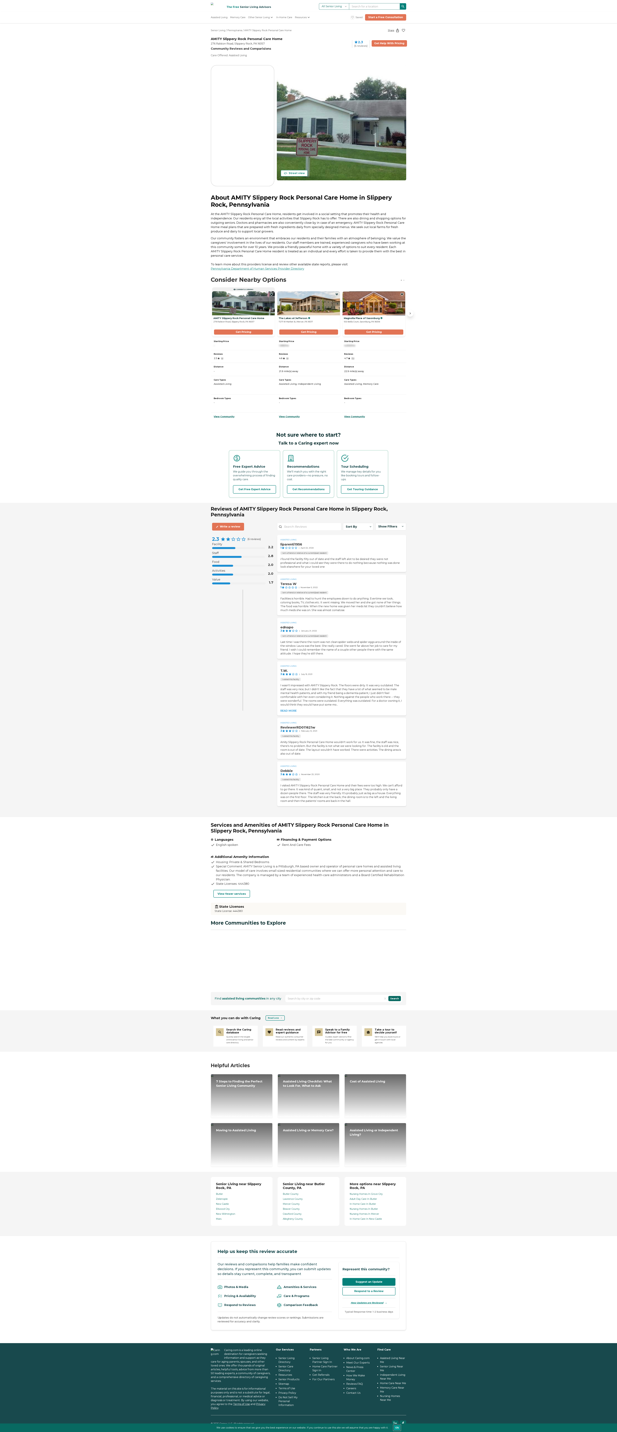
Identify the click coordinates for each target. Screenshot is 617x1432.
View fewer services (232, 893)
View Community (224, 416)
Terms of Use (241, 1404)
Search (394, 998)
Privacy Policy (287, 1392)
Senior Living (218, 30)
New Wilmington (225, 1213)
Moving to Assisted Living (236, 1130)
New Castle (222, 1203)
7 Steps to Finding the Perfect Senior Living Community (239, 1084)
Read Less (273, 1018)
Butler (219, 1194)
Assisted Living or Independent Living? (374, 1132)
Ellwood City (223, 1208)
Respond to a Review (369, 1291)
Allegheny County (293, 1218)
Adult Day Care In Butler (363, 1199)
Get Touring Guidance (362, 489)
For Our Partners (323, 1379)
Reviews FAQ (354, 1383)
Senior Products (288, 1379)
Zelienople (222, 1199)
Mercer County (291, 1203)
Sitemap (283, 1383)
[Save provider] (403, 30)
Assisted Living (288, 539)
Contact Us (353, 1392)
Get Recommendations (308, 489)
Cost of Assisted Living (367, 1081)
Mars (218, 1218)
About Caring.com (358, 1358)
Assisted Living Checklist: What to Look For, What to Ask (307, 1084)
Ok (397, 1427)
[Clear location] (385, 998)
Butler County (291, 1194)
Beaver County (291, 1208)
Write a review (230, 526)
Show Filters (387, 526)
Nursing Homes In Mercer (364, 1213)
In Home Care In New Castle (366, 1218)
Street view (297, 173)
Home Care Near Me (393, 1383)
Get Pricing (243, 331)
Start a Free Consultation (385, 17)
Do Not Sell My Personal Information (288, 1401)
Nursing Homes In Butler (364, 1208)
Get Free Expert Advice (254, 489)
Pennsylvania (234, 30)
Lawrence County (293, 1199)
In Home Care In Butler (363, 1203)
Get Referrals (320, 1374)
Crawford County (292, 1213)
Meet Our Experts (358, 1362)
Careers (351, 1388)
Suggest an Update (369, 1281)
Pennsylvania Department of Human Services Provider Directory (257, 268)
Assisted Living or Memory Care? (308, 1130)
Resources (285, 1374)
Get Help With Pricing (389, 43)
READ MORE (288, 710)
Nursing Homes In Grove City (366, 1194)
